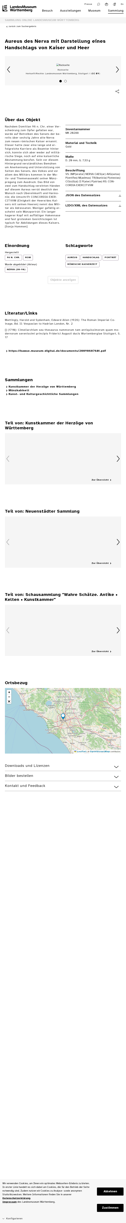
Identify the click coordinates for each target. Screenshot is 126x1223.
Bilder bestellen (19, 776)
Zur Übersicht (100, 480)
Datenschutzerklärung (16, 1198)
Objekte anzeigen (63, 280)
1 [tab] (61, 81)
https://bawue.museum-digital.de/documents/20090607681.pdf (57, 351)
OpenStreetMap (100, 751)
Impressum (9, 1202)
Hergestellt (12, 252)
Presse (88, 4)
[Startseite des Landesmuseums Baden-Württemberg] (19, 12)
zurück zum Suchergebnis (22, 26)
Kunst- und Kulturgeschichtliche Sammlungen (44, 394)
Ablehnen (110, 1191)
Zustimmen (110, 1207)
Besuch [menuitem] (47, 10)
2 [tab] (65, 81)
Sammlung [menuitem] (116, 10)
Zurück (8, 69)
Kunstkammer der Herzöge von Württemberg (42, 386)
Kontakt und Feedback (25, 786)
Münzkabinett (19, 390)
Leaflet (81, 751)
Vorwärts (117, 69)
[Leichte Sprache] (106, 4)
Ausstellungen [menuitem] (70, 10)
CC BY (95, 74)
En (122, 4)
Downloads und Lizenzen (27, 766)
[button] (63, 717)
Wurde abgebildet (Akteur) (21, 264)
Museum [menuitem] (94, 10)
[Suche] (98, 4)
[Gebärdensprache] (114, 4)
